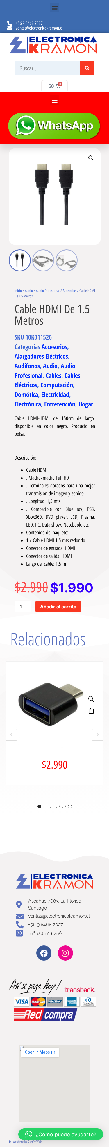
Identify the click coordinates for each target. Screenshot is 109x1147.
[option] (54, 723)
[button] (54, 7)
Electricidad (55, 394)
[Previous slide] (11, 735)
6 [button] (70, 806)
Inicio (18, 290)
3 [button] (51, 806)
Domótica (26, 394)
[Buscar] (87, 68)
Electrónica (28, 404)
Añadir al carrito (58, 606)
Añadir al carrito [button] (91, 710)
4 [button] (58, 806)
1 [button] (39, 806)
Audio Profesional (48, 290)
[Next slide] (97, 735)
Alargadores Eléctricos (41, 356)
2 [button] (45, 806)
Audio (29, 290)
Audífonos (27, 365)
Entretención (59, 404)
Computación (56, 384)
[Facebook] (43, 953)
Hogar (85, 404)
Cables (53, 375)
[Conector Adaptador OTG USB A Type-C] (91, 699)
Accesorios (69, 290)
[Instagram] (65, 953)
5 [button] (64, 806)
